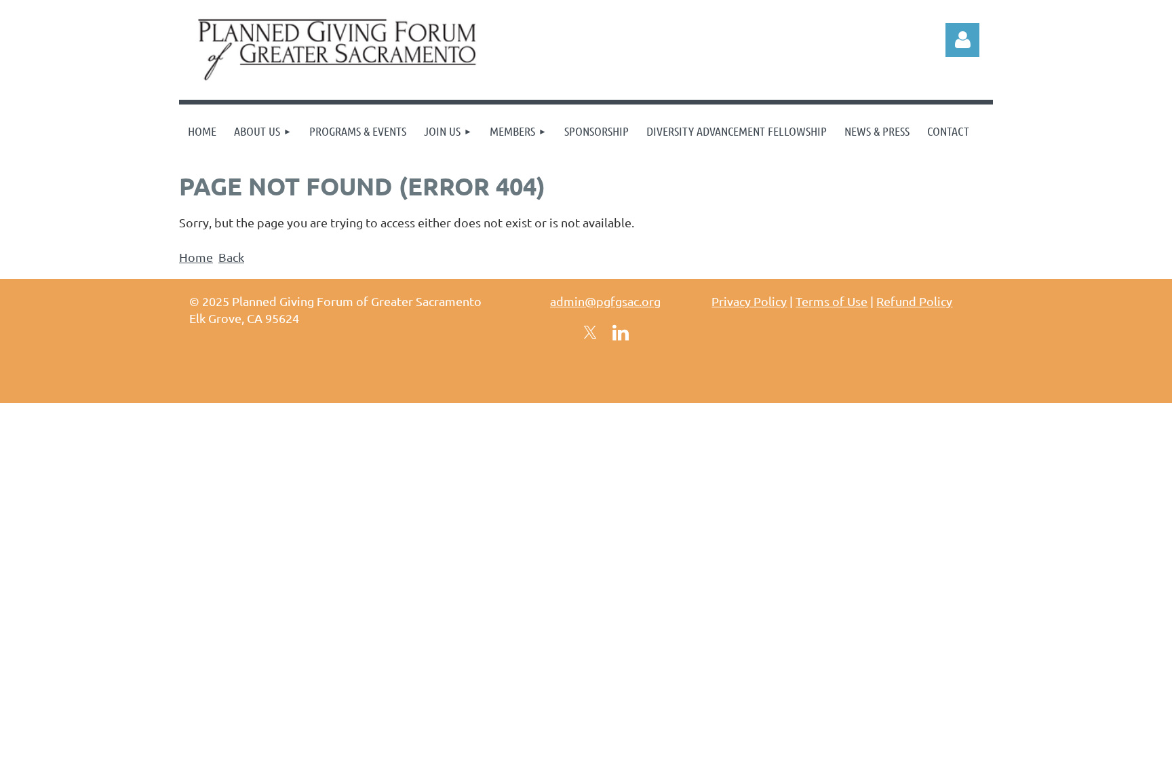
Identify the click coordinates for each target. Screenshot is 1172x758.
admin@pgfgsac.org (605, 301)
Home (196, 257)
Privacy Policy (749, 301)
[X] (590, 332)
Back (231, 257)
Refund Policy (914, 301)
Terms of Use (831, 301)
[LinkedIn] (620, 332)
